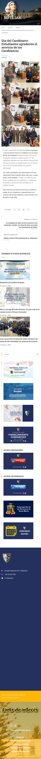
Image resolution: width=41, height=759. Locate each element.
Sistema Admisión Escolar (20, 741)
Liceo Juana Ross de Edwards (9, 695)
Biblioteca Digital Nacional (21, 748)
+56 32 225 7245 (10, 574)
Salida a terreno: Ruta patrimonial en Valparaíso (20, 238)
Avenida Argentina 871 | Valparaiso (16, 571)
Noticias (4, 57)
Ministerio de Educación (20, 751)
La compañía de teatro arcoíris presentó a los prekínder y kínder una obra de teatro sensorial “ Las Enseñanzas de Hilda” (20, 225)
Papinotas (20, 737)
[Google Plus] (19, 209)
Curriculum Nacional (20, 744)
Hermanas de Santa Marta (20, 730)
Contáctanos (9, 578)
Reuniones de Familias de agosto (12, 282)
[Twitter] (23, 209)
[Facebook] (14, 209)
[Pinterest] (27, 209)
